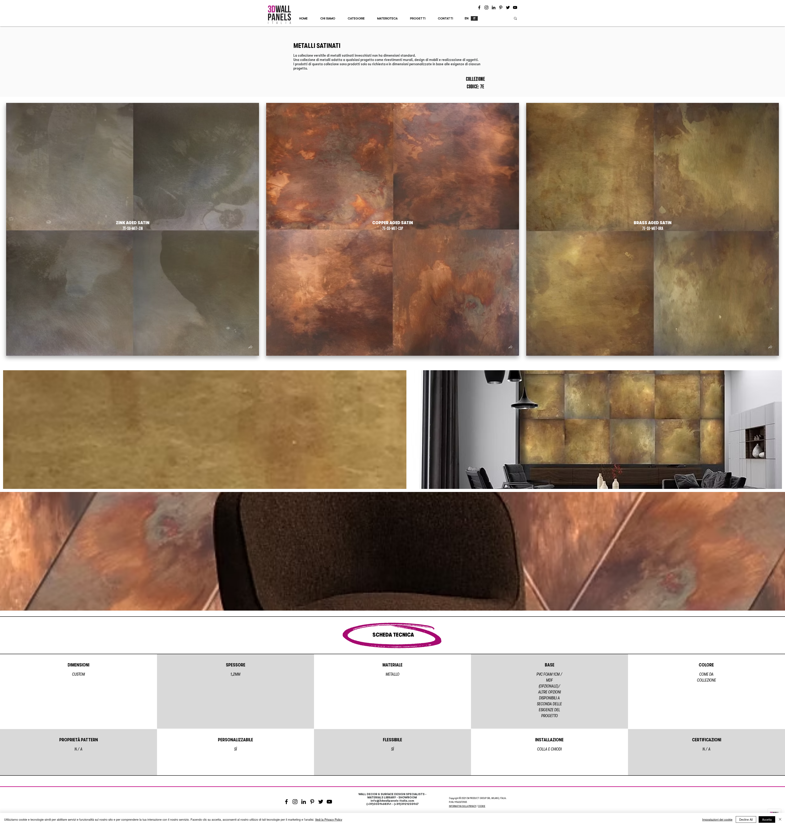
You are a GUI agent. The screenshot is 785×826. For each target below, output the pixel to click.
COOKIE (481, 806)
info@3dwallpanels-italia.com (392, 800)
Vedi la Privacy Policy (328, 819)
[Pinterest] (500, 7)
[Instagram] (486, 7)
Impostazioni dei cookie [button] (717, 819)
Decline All (746, 819)
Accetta (767, 819)
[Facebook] (479, 7)
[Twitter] (507, 7)
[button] (250, 347)
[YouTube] (515, 7)
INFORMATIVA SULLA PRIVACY (462, 806)
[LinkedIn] (493, 7)
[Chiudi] (780, 819)
